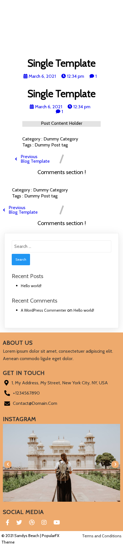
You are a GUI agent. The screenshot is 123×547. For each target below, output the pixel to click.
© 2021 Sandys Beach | (21, 535)
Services (77, 49)
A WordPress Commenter (43, 310)
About (96, 49)
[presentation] (7, 464)
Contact (57, 49)
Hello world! (31, 285)
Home (26, 49)
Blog (40, 49)
